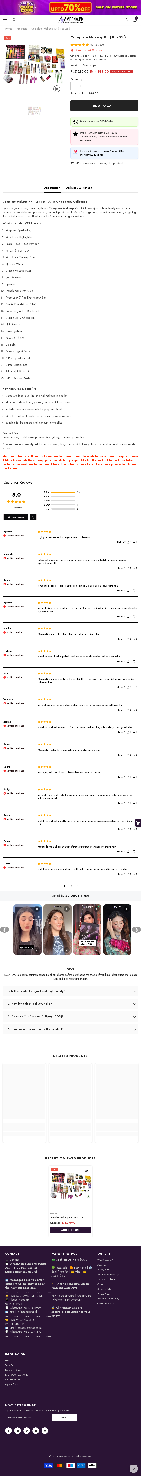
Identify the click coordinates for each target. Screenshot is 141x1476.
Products (21, 29)
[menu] (5, 20)
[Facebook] (8, 1430)
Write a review (16, 517)
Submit (64, 1417)
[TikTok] (35, 1430)
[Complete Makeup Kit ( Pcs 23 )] (70, 1187)
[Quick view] (87, 1171)
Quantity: (76, 79)
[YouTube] (45, 1430)
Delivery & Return (79, 188)
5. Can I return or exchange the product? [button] (36, 1029)
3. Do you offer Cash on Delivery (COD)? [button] (36, 1016)
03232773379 (33, 1332)
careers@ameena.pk (30, 1328)
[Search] (14, 20)
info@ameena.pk (27, 1312)
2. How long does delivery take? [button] (30, 1004)
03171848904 (32, 1308)
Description (52, 188)
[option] (34, 66)
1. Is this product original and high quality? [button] (36, 991)
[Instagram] (17, 1430)
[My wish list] (126, 20)
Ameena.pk (89, 65)
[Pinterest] (26, 1430)
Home (8, 29)
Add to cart (104, 106)
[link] (70, 7)
